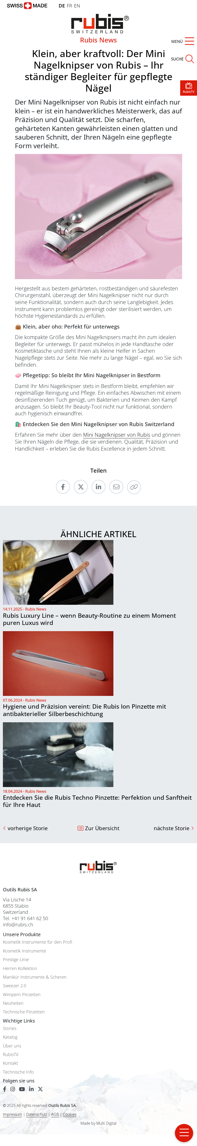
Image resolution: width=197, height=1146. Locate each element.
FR (69, 5)
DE (62, 5)
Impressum (12, 1114)
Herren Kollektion (20, 968)
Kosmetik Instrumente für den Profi (37, 942)
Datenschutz (36, 1114)
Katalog (10, 1037)
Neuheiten (13, 1003)
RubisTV (10, 1054)
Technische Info (18, 1072)
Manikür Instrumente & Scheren (35, 977)
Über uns (12, 1046)
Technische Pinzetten (24, 1012)
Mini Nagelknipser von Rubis (116, 434)
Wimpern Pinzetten (22, 994)
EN (77, 5)
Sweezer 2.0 (14, 985)
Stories (9, 1028)
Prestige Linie (16, 959)
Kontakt (10, 1063)
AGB (55, 1114)
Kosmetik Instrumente (24, 951)
